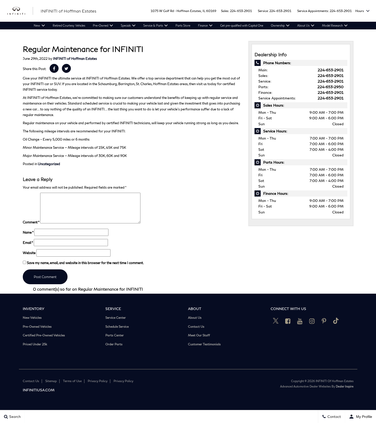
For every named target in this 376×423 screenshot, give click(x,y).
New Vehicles (32, 317)
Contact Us (196, 326)
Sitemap (51, 381)
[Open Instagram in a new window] (312, 321)
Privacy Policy (97, 381)
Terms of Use (72, 381)
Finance (203, 25)
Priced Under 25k (35, 344)
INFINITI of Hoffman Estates (75, 58)
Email (28, 243)
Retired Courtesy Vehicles (69, 25)
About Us (303, 25)
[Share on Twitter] (66, 68)
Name (28, 232)
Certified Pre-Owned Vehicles (44, 335)
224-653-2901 (241, 11)
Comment (31, 222)
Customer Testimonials (204, 344)
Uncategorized (49, 164)
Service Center (115, 317)
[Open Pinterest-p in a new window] (324, 321)
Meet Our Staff (199, 335)
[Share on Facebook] (54, 68)
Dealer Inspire (344, 386)
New (37, 25)
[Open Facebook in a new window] (288, 321)
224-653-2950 (330, 87)
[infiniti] (20, 11)
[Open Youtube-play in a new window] (300, 321)
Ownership (278, 25)
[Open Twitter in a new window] (276, 321)
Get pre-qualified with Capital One (241, 25)
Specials (126, 25)
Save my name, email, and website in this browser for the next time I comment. (85, 263)
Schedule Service (117, 326)
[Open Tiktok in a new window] (336, 321)
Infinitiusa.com (38, 390)
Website (29, 253)
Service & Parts (153, 25)
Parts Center (114, 335)
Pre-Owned (100, 25)
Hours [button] (360, 11)
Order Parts (114, 344)
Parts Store (182, 25)
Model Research (332, 25)
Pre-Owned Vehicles (37, 326)
